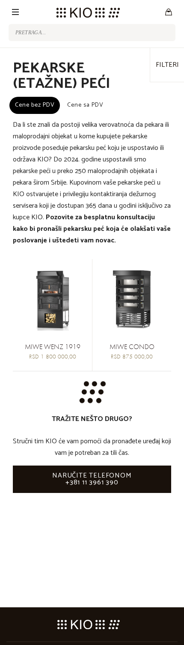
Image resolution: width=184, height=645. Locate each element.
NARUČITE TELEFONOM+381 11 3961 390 (91, 479)
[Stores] (168, 12)
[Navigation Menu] (15, 12)
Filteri (167, 65)
